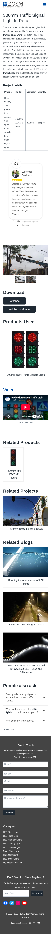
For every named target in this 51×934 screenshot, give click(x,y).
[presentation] (25, 349)
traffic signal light (31, 77)
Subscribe (37, 893)
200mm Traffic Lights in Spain (26, 529)
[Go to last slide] (5, 260)
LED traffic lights (40, 58)
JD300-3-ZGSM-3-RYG (19, 123)
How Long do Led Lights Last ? (26, 624)
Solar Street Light (11, 851)
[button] (20, 279)
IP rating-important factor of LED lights (26, 582)
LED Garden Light (11, 847)
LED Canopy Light (11, 843)
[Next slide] (46, 260)
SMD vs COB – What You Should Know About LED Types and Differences (26, 669)
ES (30, 923)
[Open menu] (44, 4)
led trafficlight (9, 69)
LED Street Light (10, 832)
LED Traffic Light (11, 859)
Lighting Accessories (12, 863)
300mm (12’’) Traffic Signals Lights (26, 374)
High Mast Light (10, 855)
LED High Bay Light (12, 840)
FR (34, 923)
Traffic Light (9, 729)
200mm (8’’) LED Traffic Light (14, 474)
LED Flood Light (10, 836)
